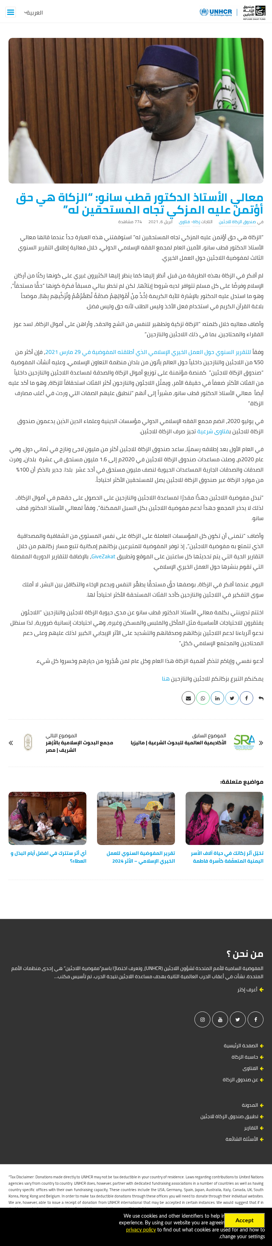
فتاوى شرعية (212, 431)
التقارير (251, 1127)
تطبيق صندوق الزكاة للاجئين (229, 1116)
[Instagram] (202, 1019)
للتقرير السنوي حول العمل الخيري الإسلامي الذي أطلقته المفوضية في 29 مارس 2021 (148, 351)
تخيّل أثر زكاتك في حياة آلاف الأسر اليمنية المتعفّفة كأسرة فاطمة (227, 857)
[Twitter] (238, 1019)
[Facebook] (256, 1019)
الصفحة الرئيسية (241, 1045)
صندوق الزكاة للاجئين (237, 222)
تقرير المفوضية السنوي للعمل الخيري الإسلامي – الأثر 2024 (141, 857)
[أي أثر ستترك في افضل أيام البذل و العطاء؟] (47, 818)
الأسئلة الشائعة (242, 1139)
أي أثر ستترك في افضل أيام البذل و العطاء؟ (48, 857)
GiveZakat (103, 556)
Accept (245, 1220)
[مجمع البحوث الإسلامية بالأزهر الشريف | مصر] (28, 742)
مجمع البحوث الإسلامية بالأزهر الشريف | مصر (79, 746)
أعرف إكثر (248, 989)
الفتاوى (250, 1068)
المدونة (250, 1105)
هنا (166, 678)
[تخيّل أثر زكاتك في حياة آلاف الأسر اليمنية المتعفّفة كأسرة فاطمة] (225, 818)
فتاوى (184, 222)
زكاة (196, 222)
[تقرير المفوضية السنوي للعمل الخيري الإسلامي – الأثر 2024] (136, 818)
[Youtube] (220, 1019)
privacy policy (141, 1230)
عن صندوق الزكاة (240, 1079)
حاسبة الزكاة (245, 1056)
